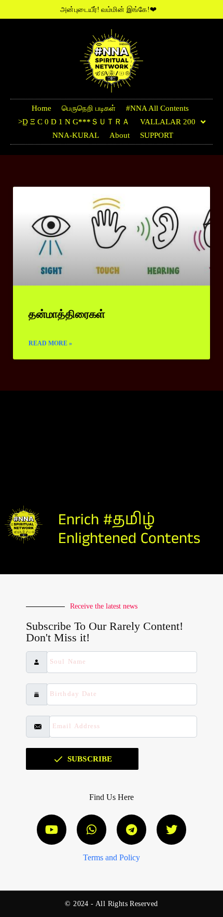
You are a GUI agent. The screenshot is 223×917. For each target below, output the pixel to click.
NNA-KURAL (75, 135)
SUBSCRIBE (89, 759)
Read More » (50, 343)
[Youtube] (51, 829)
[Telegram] (131, 829)
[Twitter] (171, 829)
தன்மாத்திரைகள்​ (67, 314)
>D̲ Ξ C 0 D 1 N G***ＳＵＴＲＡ (74, 122)
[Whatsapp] (91, 829)
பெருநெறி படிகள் (89, 108)
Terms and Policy (111, 857)
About (119, 135)
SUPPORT (156, 135)
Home (41, 108)
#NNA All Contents (157, 108)
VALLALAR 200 (168, 122)
